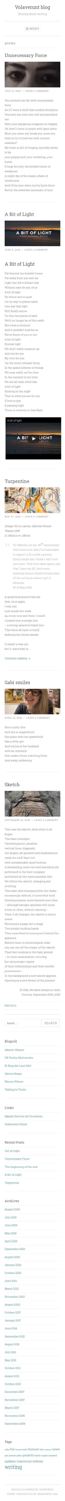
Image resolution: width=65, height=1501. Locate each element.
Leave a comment (37, 91)
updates (10, 1461)
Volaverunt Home (16, 1124)
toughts (44, 1455)
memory (48, 1449)
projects (28, 1455)
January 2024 (13, 1265)
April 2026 (11, 1241)
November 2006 (15, 1415)
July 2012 (10, 1352)
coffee (7, 1449)
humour (33, 1449)
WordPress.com (47, 1494)
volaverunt (24, 1461)
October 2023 (13, 1273)
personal (12, 1455)
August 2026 (12, 1209)
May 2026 (11, 1233)
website (37, 1461)
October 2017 (13, 1312)
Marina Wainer (14, 1081)
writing (13, 1466)
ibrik (42, 1449)
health (24, 1449)
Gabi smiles (17, 682)
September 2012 (15, 1336)
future (18, 1449)
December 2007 (14, 1391)
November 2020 (15, 1296)
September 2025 (15, 1249)
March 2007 (12, 1407)
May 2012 (10, 1360)
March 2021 (12, 1288)
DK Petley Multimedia (19, 1057)
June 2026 (11, 1225)
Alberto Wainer (14, 1050)
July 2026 (11, 1217)
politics (19, 1455)
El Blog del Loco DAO (18, 1065)
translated (53, 1455)
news (56, 1449)
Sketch (12, 784)
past (6, 1455)
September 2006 (15, 1423)
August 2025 (12, 1257)
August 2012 (12, 1344)
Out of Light (12, 1151)
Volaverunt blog (32, 7)
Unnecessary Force (26, 55)
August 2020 (12, 1304)
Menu (34, 28)
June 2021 (11, 1280)
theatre (38, 1455)
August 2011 (12, 1376)
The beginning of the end (21, 1166)
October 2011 (12, 1368)
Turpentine (17, 481)
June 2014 (11, 1328)
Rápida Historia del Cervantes (23, 1116)
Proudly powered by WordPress (33, 1489)
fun (12, 1449)
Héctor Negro (13, 1073)
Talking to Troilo (15, 1089)
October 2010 (13, 1384)
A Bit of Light (19, 214)
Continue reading (17, 658)
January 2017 (13, 1320)
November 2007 (15, 1400)
